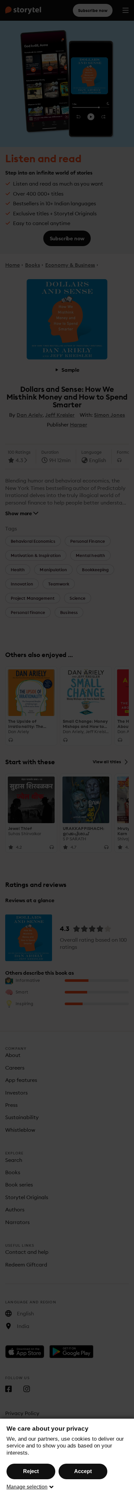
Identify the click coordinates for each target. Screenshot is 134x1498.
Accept (83, 1471)
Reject (31, 1471)
